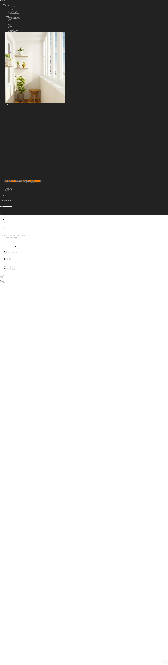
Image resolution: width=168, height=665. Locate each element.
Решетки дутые (11, 9)
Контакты (5, 196)
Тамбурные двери (12, 19)
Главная (4, 3)
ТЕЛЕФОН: (8, 237)
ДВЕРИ (7, 16)
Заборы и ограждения (13, 29)
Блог (4, 195)
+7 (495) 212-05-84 (5, 200)
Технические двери (12, 20)
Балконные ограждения (13, 30)
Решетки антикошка (12, 12)
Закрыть (2, 214)
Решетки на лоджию (12, 14)
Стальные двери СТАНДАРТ (14, 18)
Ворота (9, 24)
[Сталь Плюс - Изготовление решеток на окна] (3, 0)
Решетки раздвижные (13, 11)
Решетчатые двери (12, 21)
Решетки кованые (12, 7)
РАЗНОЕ (7, 23)
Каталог (5, 4)
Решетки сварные (12, 6)
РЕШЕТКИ (7, 5)
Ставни (9, 25)
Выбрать (6, 194)
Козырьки (10, 26)
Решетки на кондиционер (13, 13)
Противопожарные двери (13, 17)
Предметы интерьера (12, 31)
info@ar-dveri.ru (12, 239)
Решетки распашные (12, 10)
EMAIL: (7, 239)
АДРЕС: (7, 235)
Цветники (10, 27)
